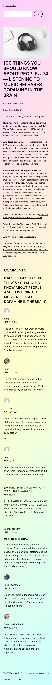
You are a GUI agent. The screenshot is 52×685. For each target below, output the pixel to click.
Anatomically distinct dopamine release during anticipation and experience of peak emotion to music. (25, 249)
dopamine (9, 429)
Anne (6, 318)
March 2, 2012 (11, 532)
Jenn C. (8, 369)
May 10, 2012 (10, 628)
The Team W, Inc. (13, 673)
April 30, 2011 (11, 412)
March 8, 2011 (11, 322)
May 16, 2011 (10, 495)
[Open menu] (47, 5)
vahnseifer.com (12, 528)
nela (6, 457)
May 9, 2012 (10, 588)
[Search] (38, 14)
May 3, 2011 (10, 460)
